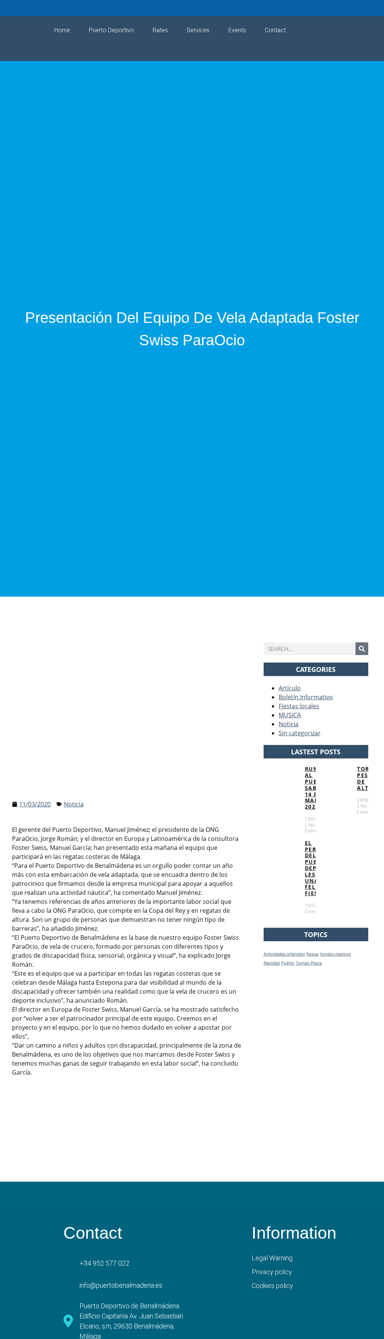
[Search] (362, 648)
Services (198, 30)
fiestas (312, 954)
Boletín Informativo (306, 697)
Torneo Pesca (309, 963)
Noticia (74, 804)
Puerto (287, 963)
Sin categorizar (300, 733)
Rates (160, 30)
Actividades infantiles (284, 954)
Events (237, 30)
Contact (275, 30)
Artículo (290, 688)
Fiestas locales (299, 706)
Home (62, 30)
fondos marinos (335, 954)
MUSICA (290, 715)
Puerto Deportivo (111, 30)
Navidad (272, 963)
